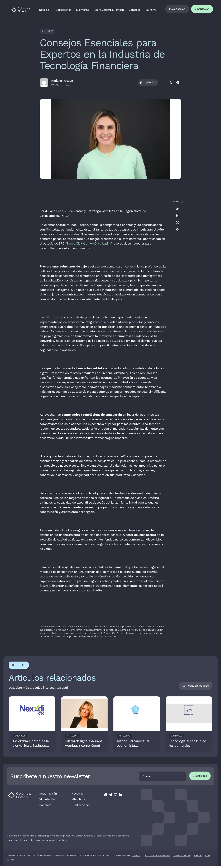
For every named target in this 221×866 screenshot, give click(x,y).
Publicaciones (62, 9)
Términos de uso (181, 855)
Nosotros (77, 793)
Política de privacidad (157, 855)
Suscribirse (200, 775)
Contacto (134, 9)
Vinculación (202, 9)
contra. (136, 855)
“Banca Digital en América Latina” (88, 243)
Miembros (82, 9)
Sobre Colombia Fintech (109, 9)
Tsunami (150, 9)
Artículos (47, 31)
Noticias (44, 9)
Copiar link (149, 82)
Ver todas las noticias (195, 685)
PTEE (207, 855)
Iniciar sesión (177, 9)
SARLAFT (198, 855)
